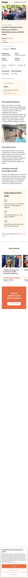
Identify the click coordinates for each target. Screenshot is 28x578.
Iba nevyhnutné (14, 570)
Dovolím (14, 566)
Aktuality (12, 65)
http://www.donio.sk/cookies (10, 562)
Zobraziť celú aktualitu (10, 93)
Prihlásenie (17, 2)
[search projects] (22, 2)
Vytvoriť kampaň (14, 303)
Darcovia (21, 65)
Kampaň (4, 65)
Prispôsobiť (13, 574)
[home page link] (5, 2)
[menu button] (25, 2)
